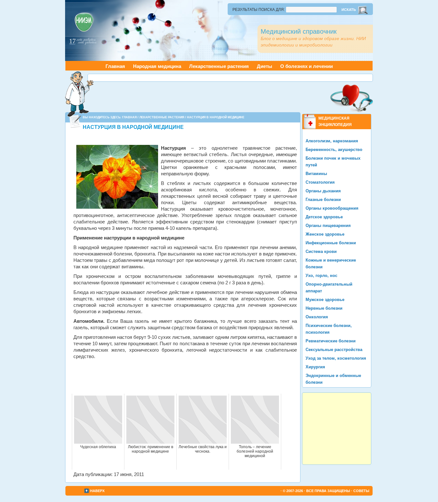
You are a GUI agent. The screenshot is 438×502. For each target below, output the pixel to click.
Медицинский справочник (299, 31)
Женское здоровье (325, 234)
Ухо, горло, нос (321, 275)
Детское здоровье (324, 216)
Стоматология (320, 182)
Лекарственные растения (219, 66)
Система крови (321, 251)
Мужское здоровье (325, 299)
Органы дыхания (323, 190)
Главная (115, 66)
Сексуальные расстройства (334, 349)
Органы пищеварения (328, 225)
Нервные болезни (324, 308)
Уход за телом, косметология (336, 358)
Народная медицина (157, 66)
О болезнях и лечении (306, 66)
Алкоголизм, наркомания (332, 140)
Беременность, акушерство (334, 149)
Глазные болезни (323, 199)
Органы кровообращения (332, 208)
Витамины (316, 173)
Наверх (97, 491)
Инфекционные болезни (331, 242)
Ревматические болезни (331, 341)
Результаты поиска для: (258, 9)
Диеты (264, 66)
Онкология (317, 316)
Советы (361, 491)
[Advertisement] (230, 77)
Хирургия (315, 366)
